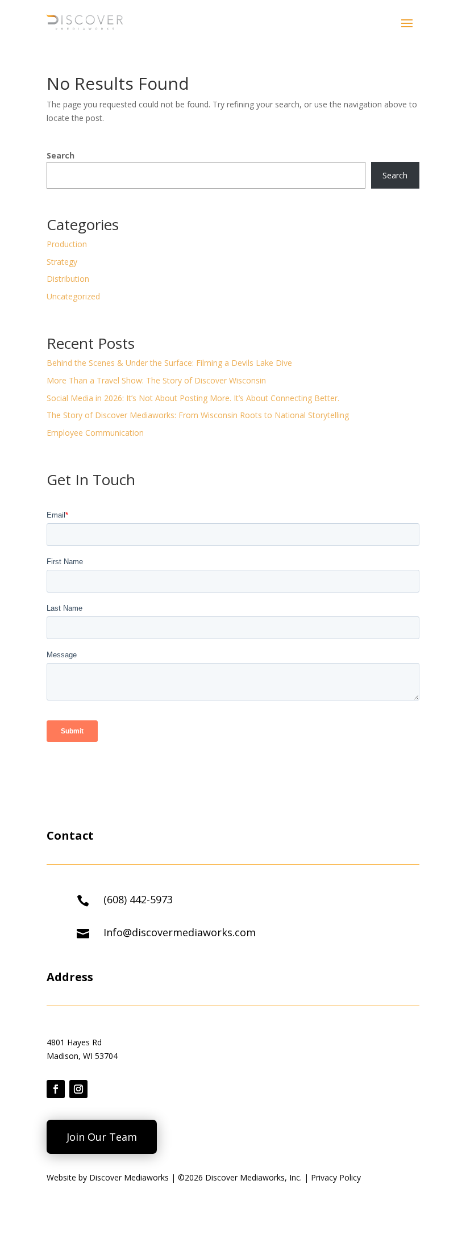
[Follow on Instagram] (78, 1089)
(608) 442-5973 (138, 899)
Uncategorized (73, 296)
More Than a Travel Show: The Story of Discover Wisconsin (156, 380)
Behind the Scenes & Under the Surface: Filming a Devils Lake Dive (169, 362)
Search (60, 155)
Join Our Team (101, 1137)
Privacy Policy (336, 1177)
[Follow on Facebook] (56, 1089)
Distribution (68, 278)
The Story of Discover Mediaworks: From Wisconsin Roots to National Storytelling (198, 415)
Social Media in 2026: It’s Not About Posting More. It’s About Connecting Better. (193, 398)
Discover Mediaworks (130, 1177)
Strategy (62, 261)
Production (67, 244)
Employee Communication (95, 432)
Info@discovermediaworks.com (179, 932)
